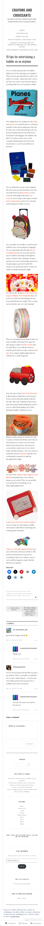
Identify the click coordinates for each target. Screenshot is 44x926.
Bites (22, 806)
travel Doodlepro (29, 522)
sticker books (27, 345)
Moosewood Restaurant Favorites (22, 785)
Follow (22, 866)
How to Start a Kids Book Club (22, 39)
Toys (23, 595)
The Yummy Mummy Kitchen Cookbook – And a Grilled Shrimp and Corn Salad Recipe (30, 611)
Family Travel (22, 36)
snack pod (23, 454)
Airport (12, 124)
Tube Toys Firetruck (29, 393)
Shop (22, 824)
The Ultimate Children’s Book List (22, 50)
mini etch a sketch (14, 522)
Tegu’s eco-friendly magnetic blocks (20, 549)
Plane (36, 122)
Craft (22, 810)
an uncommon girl (20, 630)
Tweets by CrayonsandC (22, 884)
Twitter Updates (22, 879)
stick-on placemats (13, 201)
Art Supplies (22, 33)
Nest (22, 817)
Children (8, 595)
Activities (24, 593)
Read (22, 822)
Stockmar (25, 193)
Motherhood (22, 815)
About (22, 30)
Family (14, 595)
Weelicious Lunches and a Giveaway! (22, 783)
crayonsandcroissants (14, 591)
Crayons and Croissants (22, 12)
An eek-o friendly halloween (22, 787)
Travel (27, 595)
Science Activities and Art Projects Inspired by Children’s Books (22, 45)
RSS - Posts (22, 898)
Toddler (18, 595)
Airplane (30, 593)
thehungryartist (19, 667)
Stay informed (22, 851)
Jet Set (15, 593)
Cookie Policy (15, 916)
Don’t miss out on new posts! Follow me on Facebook (22, 835)
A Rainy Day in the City (14, 609)
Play (22, 819)
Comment (29, 744)
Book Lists (22, 808)
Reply (36, 640)
